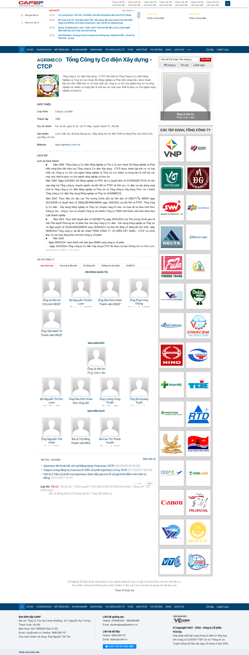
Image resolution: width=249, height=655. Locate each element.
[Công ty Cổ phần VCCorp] (182, 623)
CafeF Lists (223, 49)
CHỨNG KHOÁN (43, 49)
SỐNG (168, 49)
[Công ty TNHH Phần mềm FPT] (198, 209)
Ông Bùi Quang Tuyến (139, 400)
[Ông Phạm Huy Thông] (139, 297)
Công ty (171, 65)
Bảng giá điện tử (31, 15)
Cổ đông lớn (89, 266)
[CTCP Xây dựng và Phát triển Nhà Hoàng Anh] (198, 474)
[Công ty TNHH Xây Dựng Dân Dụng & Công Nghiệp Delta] (172, 247)
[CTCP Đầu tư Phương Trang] (172, 276)
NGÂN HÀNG (96, 49)
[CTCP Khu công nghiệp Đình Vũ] (172, 474)
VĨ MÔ (130, 49)
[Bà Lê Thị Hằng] (80, 435)
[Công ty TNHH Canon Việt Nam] (172, 504)
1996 (57, 119)
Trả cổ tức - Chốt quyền (74, 486)
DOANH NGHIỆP (79, 49)
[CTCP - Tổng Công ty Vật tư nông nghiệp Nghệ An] (198, 569)
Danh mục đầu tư (32, 22)
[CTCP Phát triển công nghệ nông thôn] (198, 422)
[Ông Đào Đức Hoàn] (110, 297)
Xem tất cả (149, 459)
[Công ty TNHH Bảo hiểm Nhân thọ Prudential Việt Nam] (198, 512)
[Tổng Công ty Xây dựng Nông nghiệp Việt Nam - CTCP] (198, 272)
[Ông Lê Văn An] (51, 297)
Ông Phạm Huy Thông (139, 301)
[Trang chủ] (22, 49)
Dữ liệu (210, 49)
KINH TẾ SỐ (141, 49)
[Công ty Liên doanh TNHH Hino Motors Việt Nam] (172, 364)
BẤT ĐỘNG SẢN (61, 49)
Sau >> (150, 483)
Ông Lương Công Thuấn (110, 400)
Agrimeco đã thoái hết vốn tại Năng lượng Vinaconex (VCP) (78, 465)
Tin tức (185, 65)
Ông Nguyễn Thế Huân (51, 440)
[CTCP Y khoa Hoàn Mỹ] (172, 387)
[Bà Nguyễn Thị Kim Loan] (80, 297)
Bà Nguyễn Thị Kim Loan (80, 301)
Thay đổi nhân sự (101, 493)
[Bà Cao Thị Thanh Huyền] (110, 435)
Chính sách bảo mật (29, 652)
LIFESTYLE (179, 49)
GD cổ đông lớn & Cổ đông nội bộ (69, 493)
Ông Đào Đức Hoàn (110, 300)
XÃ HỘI (29, 49)
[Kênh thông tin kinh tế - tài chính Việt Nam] (31, 4)
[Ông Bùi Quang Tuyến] (139, 395)
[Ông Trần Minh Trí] (51, 328)
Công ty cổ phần (64, 111)
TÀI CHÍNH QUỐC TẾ (114, 49)
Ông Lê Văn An (52, 300)
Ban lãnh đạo (47, 266)
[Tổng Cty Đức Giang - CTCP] (198, 188)
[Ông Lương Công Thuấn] (110, 395)
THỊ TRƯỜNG (156, 49)
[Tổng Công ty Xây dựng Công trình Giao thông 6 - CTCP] (198, 361)
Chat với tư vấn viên (121, 646)
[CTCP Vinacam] (198, 335)
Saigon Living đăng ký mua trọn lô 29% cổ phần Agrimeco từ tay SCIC (85, 470)
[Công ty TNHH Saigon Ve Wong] (172, 214)
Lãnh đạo (199, 65)
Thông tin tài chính (110, 266)
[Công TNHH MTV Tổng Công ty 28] (172, 188)
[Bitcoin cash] (198, 237)
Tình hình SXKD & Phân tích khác (111, 486)
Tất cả (54, 486)
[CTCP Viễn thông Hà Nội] (172, 333)
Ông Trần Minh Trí (51, 331)
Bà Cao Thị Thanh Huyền (110, 440)
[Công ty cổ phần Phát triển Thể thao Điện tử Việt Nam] (198, 154)
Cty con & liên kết (68, 266)
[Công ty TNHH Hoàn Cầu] (198, 542)
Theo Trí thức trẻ (124, 590)
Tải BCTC (130, 266)
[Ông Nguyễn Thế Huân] (51, 435)
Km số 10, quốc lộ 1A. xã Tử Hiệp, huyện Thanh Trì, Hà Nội (87, 126)
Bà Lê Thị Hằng (81, 439)
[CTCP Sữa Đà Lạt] (198, 306)
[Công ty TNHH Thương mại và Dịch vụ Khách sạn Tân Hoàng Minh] (172, 452)
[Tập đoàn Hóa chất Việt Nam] (172, 419)
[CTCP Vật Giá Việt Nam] (172, 157)
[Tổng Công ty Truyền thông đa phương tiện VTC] (172, 569)
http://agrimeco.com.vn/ (67, 144)
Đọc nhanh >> (128, 10)
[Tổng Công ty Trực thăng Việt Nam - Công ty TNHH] (172, 542)
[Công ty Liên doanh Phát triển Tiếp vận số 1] (172, 300)
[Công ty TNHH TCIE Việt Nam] (198, 388)
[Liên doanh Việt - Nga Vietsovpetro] (198, 451)
